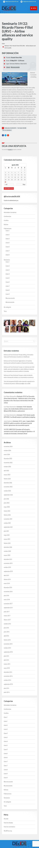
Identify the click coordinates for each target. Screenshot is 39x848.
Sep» (24, 184)
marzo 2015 (7, 664)
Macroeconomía (10, 298)
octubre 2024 (7, 450)
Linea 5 (7, 278)
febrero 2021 (7, 543)
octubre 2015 (7, 648)
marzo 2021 (7, 539)
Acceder (6, 819)
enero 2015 (7, 668)
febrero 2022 (7, 515)
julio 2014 (6, 688)
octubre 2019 (7, 567)
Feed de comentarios (9, 827)
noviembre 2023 (8, 462)
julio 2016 (6, 628)
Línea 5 (7, 242)
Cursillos (6, 220)
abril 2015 (6, 660)
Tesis (5, 311)
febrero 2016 (7, 640)
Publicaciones (7, 228)
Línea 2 (7, 234)
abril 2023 (6, 470)
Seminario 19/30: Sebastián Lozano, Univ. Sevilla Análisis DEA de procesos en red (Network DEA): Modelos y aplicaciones (18, 409)
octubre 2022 (7, 491)
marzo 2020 (7, 555)
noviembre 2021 (8, 519)
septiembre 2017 (8, 607)
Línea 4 (7, 274)
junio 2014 (6, 692)
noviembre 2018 (8, 591)
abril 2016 (6, 636)
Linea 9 (7, 294)
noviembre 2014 (8, 676)
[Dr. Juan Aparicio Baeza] (19, 323)
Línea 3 (7, 238)
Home (3, 43)
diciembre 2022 (8, 483)
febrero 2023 (7, 479)
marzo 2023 (7, 474)
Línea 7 (7, 251)
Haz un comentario (7, 130)
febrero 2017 (7, 620)
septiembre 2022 (8, 495)
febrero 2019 (7, 579)
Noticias (6, 224)
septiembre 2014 (8, 684)
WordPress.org (8, 831)
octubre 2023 (7, 466)
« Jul (6, 184)
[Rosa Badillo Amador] (32, 323)
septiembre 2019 (8, 571)
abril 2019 (6, 575)
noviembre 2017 (8, 603)
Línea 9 (7, 255)
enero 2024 (7, 454)
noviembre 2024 (8, 446)
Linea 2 (7, 266)
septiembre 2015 (8, 652)
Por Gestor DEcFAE (22, 128)
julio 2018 (6, 595)
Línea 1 (7, 230)
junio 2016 (6, 632)
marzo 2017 (7, 616)
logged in (10, 149)
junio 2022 (6, 503)
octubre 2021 (7, 523)
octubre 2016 (7, 624)
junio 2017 (6, 611)
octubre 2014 (7, 680)
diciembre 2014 (8, 672)
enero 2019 (7, 583)
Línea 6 (8, 67)
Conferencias (7, 216)
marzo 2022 (7, 511)
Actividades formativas (10, 212)
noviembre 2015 (8, 644)
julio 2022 (6, 499)
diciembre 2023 (8, 458)
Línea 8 (7, 290)
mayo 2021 (7, 535)
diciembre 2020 (8, 547)
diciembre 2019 (8, 559)
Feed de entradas (8, 823)
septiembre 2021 (8, 527)
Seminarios (7, 260)
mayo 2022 (7, 507)
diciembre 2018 (8, 587)
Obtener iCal (9, 188)
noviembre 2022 (8, 487)
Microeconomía (15, 67)
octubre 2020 (7, 551)
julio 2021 (6, 531)
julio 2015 (6, 656)
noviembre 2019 (8, 563)
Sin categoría (7, 307)
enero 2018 (7, 599)
